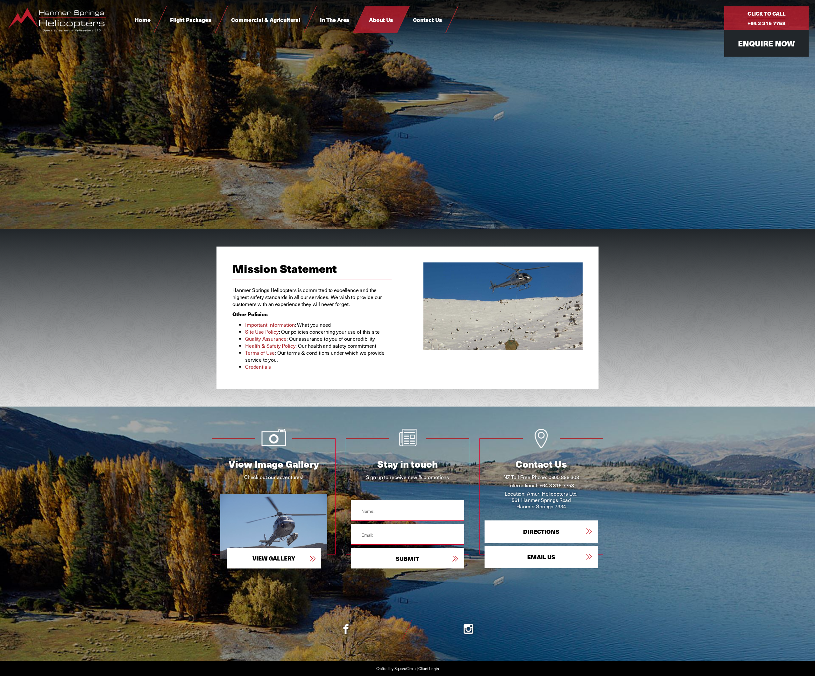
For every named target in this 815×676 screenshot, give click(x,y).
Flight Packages (190, 20)
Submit (407, 558)
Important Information (270, 324)
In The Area (334, 20)
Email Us (541, 557)
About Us (381, 20)
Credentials (258, 366)
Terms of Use (260, 352)
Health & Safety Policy (270, 345)
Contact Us (427, 20)
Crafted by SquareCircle (396, 668)
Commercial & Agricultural (265, 20)
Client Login (428, 668)
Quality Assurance (266, 338)
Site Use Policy (262, 331)
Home (142, 20)
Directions (541, 531)
